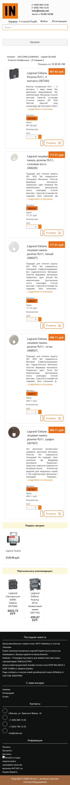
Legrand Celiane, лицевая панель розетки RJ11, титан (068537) (39, 344)
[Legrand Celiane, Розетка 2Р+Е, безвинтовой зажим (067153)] (35, 584)
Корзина (13, 21)
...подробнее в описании (39, 108)
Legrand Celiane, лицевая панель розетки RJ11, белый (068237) (40, 252)
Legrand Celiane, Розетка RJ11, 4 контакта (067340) (38, 77)
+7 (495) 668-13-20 (40, 4)
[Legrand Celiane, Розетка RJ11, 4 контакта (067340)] (14, 73)
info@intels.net (40, 10)
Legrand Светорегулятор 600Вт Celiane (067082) (14, 599)
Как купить (7, 750)
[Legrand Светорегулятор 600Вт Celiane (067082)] (13, 584)
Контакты (6, 754)
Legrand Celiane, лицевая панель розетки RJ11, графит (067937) (40, 437)
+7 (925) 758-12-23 (40, 7)
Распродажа (8, 693)
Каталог (35, 42)
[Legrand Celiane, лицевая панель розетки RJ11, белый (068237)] (14, 247)
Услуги (5, 696)
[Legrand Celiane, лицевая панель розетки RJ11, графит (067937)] (14, 432)
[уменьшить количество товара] (40, 138)
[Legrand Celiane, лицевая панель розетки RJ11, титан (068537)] (14, 339)
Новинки (6, 689)
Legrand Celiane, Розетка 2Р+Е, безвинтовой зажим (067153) (35, 602)
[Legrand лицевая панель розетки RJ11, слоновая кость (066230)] (14, 157)
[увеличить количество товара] (40, 136)
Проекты (6, 746)
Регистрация (59, 21)
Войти (44, 21)
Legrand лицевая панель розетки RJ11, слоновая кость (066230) (40, 162)
